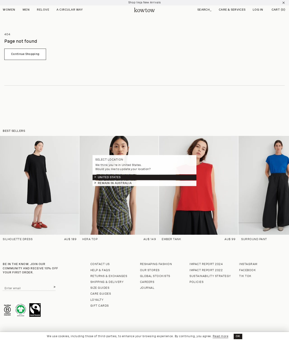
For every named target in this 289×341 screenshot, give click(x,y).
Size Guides (100, 288)
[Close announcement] (283, 2)
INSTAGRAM (248, 264)
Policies (196, 282)
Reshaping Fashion (156, 264)
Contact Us (100, 264)
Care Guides (100, 293)
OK (238, 336)
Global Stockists (155, 276)
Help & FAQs (100, 270)
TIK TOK (245, 276)
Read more (220, 336)
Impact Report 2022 (206, 270)
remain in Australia (115, 183)
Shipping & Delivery (107, 282)
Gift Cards (99, 305)
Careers (147, 282)
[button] (204, 10)
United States (109, 177)
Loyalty (97, 299)
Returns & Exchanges (108, 276)
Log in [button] (258, 9)
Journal (147, 288)
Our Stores (150, 270)
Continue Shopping (25, 54)
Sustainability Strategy (210, 276)
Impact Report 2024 (206, 264)
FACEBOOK (247, 270)
